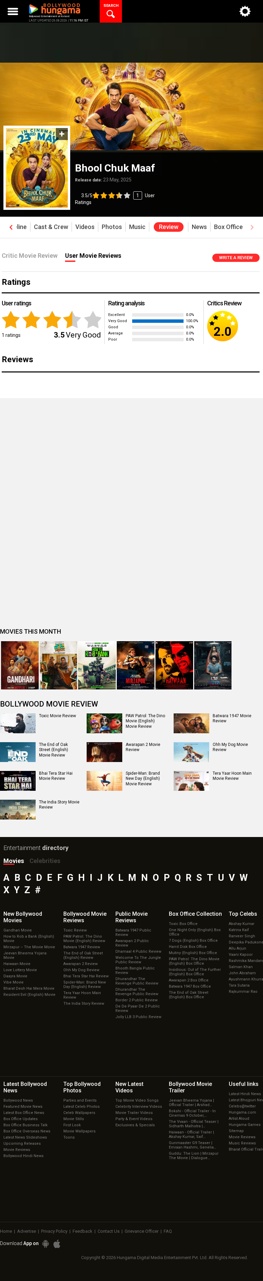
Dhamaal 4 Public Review (138, 951)
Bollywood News (18, 1100)
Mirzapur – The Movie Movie (29, 947)
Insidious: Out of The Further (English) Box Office (195, 971)
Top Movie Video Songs (137, 1100)
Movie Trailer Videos (134, 1113)
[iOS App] (56, 1244)
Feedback (82, 1231)
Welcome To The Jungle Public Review (138, 959)
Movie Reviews (16, 1149)
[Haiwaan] (174, 665)
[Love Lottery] (213, 665)
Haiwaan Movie (16, 964)
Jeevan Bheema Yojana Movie (25, 955)
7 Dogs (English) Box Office (193, 940)
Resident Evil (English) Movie (29, 994)
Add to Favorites (62, 134)
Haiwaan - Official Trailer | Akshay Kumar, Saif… (191, 1134)
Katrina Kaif (239, 930)
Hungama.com (242, 1112)
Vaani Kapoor (241, 954)
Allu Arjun (237, 948)
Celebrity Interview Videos (138, 1106)
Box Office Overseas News (26, 1131)
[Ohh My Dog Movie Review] (191, 752)
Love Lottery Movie (20, 970)
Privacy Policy (54, 1231)
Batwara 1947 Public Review (133, 932)
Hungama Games (245, 1125)
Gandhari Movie (17, 930)
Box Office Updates (20, 1119)
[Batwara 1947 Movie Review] (191, 723)
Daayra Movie (15, 976)
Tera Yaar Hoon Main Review (82, 995)
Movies (13, 860)
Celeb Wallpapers (79, 1113)
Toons (69, 1137)
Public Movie (131, 917)
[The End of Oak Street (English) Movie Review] (18, 752)
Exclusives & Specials (135, 1125)
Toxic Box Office (183, 924)
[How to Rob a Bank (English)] (97, 665)
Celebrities (44, 860)
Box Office (195, 914)
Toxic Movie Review (57, 715)
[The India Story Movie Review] (18, 810)
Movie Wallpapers (79, 1131)
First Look (72, 1125)
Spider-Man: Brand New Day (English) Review (84, 984)
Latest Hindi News (245, 1094)
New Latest (129, 1087)
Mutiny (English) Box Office (193, 953)
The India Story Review (83, 1003)
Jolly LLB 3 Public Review (138, 1017)
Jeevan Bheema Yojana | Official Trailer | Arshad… (191, 1102)
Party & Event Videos (133, 1119)
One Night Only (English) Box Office (195, 932)
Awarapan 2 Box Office (189, 980)
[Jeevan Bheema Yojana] (58, 665)
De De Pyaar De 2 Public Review (137, 1008)
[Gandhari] (20, 665)
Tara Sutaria (239, 985)
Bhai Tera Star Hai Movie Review (56, 776)
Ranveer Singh (242, 936)
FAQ (168, 1231)
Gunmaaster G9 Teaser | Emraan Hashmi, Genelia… (192, 1145)
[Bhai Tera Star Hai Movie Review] (18, 781)
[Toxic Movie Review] (18, 723)
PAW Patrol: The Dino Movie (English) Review (84, 938)
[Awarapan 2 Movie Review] (104, 752)
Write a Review (236, 257)
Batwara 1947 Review (81, 947)
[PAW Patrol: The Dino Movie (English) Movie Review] (104, 723)
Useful (244, 1084)
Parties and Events (80, 1100)
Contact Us (109, 1231)
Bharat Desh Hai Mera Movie (28, 988)
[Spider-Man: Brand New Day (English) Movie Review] (104, 781)
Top (243, 914)
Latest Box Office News (23, 1113)
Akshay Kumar (241, 924)
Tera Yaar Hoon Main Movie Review (232, 776)
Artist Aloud (239, 1118)
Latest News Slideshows (25, 1137)
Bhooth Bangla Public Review (135, 970)
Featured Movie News (22, 1106)
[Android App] (45, 1244)
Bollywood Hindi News (23, 1156)
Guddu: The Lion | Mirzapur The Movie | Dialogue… (193, 1155)
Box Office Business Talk (25, 1125)
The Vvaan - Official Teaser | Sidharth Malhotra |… (193, 1123)
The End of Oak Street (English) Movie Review (53, 750)
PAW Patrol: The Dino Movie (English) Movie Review (145, 721)
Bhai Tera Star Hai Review (86, 976)
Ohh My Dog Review (81, 970)
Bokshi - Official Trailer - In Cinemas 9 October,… (192, 1113)
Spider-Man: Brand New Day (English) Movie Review (143, 778)
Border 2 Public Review (136, 1000)
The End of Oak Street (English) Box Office (188, 994)
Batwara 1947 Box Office (190, 986)
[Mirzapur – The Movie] (135, 665)
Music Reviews (242, 1143)
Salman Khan (241, 967)
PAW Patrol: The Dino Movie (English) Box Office (194, 961)
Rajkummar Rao (243, 991)
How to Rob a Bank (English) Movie (28, 938)
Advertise (26, 1231)
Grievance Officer (142, 1231)
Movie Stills (73, 1119)
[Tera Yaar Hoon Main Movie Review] (191, 781)
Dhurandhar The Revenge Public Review (136, 981)
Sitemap (236, 1131)
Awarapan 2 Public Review (132, 943)
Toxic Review (75, 930)
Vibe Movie (13, 982)
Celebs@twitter (242, 1106)
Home (6, 1231)
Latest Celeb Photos (81, 1106)
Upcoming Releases (22, 1143)
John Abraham (242, 973)
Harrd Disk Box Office (188, 946)
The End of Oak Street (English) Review (83, 955)
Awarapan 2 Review (80, 964)
